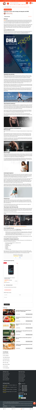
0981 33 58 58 (24, 385)
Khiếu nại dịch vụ (5, 376)
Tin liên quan (5, 307)
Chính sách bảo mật (21, 373)
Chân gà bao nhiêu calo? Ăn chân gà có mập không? (23, 324)
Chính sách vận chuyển (22, 376)
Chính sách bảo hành (22, 377)
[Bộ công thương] (22, 396)
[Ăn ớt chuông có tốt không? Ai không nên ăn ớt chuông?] (9, 319)
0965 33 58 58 (24, 390)
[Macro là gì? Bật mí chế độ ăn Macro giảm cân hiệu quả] (9, 340)
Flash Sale (12, 4)
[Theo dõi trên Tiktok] (22, 394)
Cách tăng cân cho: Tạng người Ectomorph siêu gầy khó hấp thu (24, 331)
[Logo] (4, 3)
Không (20, 257)
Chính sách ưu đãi (5, 377)
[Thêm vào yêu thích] (17, 263)
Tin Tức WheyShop (6, 367)
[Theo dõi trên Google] (26, 394)
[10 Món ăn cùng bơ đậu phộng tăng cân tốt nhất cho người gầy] (9, 346)
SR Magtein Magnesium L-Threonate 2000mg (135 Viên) (9, 278)
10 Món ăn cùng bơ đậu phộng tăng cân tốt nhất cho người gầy (24, 345)
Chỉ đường (4, 388)
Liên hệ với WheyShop (6, 378)
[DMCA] (22, 398)
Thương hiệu (16, 4)
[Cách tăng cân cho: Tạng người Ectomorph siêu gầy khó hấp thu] (9, 333)
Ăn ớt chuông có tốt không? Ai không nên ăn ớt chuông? (24, 318)
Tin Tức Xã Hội (5, 366)
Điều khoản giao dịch (6, 379)
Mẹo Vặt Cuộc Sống (6, 364)
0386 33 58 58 (24, 389)
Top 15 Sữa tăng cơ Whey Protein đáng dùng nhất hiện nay (17, 226)
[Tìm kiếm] (27, 3)
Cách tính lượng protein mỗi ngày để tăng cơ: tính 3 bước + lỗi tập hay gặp (23, 311)
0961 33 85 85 (24, 388)
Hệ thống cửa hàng (25, 4)
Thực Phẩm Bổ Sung (6, 357)
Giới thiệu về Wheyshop (6, 373)
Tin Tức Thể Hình (5, 355)
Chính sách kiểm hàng (22, 379)
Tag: (4, 285)
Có (15, 257)
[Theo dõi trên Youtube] (21, 394)
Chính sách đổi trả (21, 378)
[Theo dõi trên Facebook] (19, 394)
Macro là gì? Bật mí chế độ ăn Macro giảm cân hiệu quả (23, 338)
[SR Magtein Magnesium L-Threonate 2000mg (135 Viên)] (11, 270)
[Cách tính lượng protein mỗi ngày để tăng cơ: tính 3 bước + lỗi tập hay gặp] (9, 312)
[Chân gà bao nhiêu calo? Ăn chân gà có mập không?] (9, 326)
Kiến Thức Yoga (5, 362)
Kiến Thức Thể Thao (6, 360)
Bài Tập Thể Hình (5, 353)
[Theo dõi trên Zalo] (24, 394)
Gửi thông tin (7, 304)
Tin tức (20, 4)
